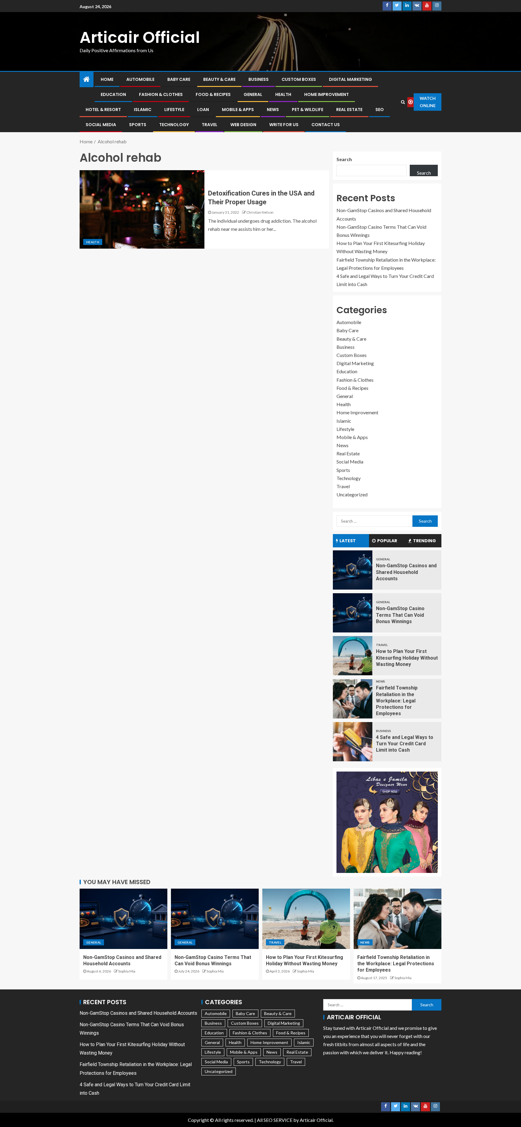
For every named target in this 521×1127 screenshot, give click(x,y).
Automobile (140, 79)
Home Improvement (326, 94)
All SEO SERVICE (274, 1120)
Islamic (142, 110)
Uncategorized (352, 494)
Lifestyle (174, 110)
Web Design (243, 125)
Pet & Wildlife (307, 110)
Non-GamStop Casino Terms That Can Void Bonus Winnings (400, 615)
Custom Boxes (299, 79)
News (273, 110)
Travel (209, 125)
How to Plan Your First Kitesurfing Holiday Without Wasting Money (407, 657)
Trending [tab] (424, 541)
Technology (174, 125)
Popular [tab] (387, 541)
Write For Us (283, 125)
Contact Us (325, 125)
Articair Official (140, 37)
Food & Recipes (213, 94)
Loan (203, 110)
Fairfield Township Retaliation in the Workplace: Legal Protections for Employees (397, 700)
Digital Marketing (350, 79)
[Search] (403, 102)
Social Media (101, 125)
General (253, 94)
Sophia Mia (126, 971)
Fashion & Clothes (161, 94)
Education (113, 94)
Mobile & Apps (238, 110)
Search (344, 159)
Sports (137, 125)
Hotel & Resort (103, 110)
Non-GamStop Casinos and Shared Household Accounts (406, 572)
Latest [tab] (347, 541)
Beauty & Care (219, 79)
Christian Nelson (259, 212)
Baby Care (178, 79)
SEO (379, 110)
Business (258, 79)
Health (283, 94)
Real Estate (349, 110)
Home (107, 79)
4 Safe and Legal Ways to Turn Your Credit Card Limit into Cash (404, 743)
